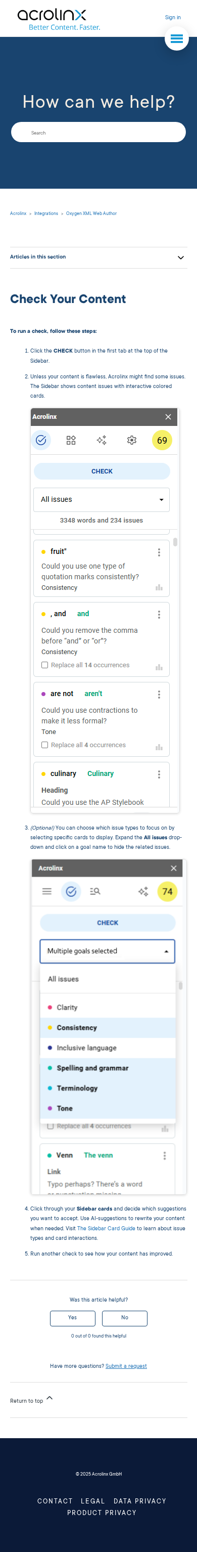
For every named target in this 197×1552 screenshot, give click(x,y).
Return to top (27, 1402)
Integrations (46, 214)
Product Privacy (102, 1513)
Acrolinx (18, 214)
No (124, 1318)
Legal (93, 1501)
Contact (55, 1501)
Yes (72, 1318)
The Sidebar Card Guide (106, 1229)
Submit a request (126, 1367)
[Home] (58, 18)
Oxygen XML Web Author (91, 214)
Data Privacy (140, 1501)
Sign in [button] (173, 18)
